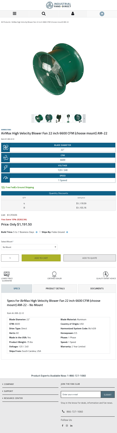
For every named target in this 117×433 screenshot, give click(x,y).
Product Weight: (17, 342)
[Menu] (14, 13)
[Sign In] (72, 13)
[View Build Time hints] (36, 232)
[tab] (58, 326)
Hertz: (12, 333)
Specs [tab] (17, 288)
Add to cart (41, 258)
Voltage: (13, 346)
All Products (5, 22)
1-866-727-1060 (76, 376)
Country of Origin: (70, 324)
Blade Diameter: (17, 319)
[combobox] (29, 247)
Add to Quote (89, 258)
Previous (32, 118)
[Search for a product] (43, 13)
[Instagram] (67, 425)
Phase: (64, 337)
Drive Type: (15, 328)
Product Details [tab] (55, 288)
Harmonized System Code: (74, 328)
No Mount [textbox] (7, 247)
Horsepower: (67, 333)
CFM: (11, 324)
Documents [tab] (97, 288)
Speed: (64, 342)
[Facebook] (63, 425)
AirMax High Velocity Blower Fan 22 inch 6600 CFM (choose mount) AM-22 (40, 22)
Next (84, 118)
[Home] (58, 5)
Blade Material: (68, 319)
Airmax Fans (6, 130)
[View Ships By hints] (67, 232)
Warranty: (66, 346)
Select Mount (7, 241)
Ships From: (15, 351)
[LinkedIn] (71, 425)
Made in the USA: (18, 337)
